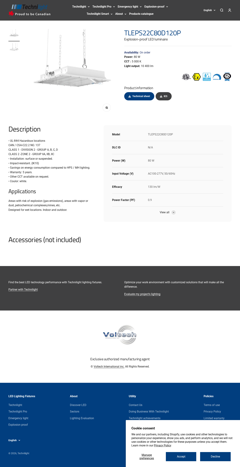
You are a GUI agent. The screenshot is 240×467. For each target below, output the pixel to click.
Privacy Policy (162, 445)
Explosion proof (18, 424)
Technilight (79, 6)
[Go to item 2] (14, 49)
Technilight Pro (101, 6)
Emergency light (128, 6)
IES (165, 96)
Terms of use (212, 405)
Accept (181, 456)
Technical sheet (141, 96)
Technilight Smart (98, 13)
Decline (215, 456)
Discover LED (78, 405)
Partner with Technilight (23, 289)
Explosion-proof (154, 6)
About (119, 13)
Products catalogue (141, 13)
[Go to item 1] (14, 35)
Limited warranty (214, 418)
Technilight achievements (144, 418)
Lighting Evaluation (82, 418)
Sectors (74, 411)
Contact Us (135, 405)
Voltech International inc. (109, 366)
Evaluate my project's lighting (142, 294)
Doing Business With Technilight (149, 411)
